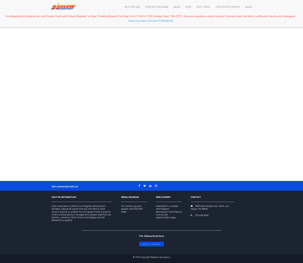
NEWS (248, 7)
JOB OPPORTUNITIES (228, 7)
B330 (188, 7)
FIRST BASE (203, 7)
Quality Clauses (151, 244)
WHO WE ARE (132, 7)
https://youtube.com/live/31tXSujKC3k (150, 20)
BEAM (176, 7)
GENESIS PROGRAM (156, 7)
